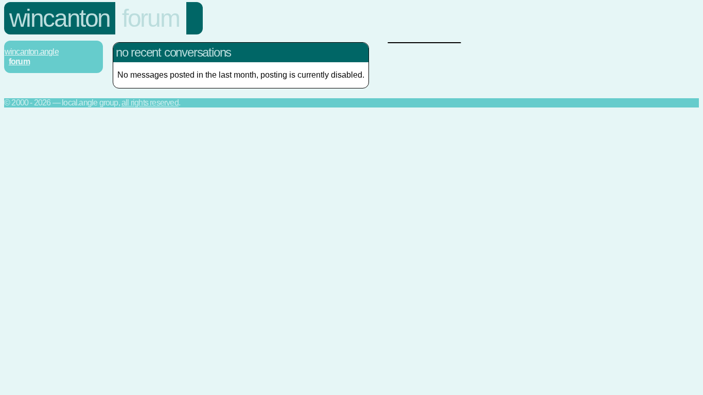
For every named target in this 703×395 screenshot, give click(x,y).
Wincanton (59, 18)
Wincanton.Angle (32, 51)
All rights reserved (150, 102)
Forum (150, 18)
